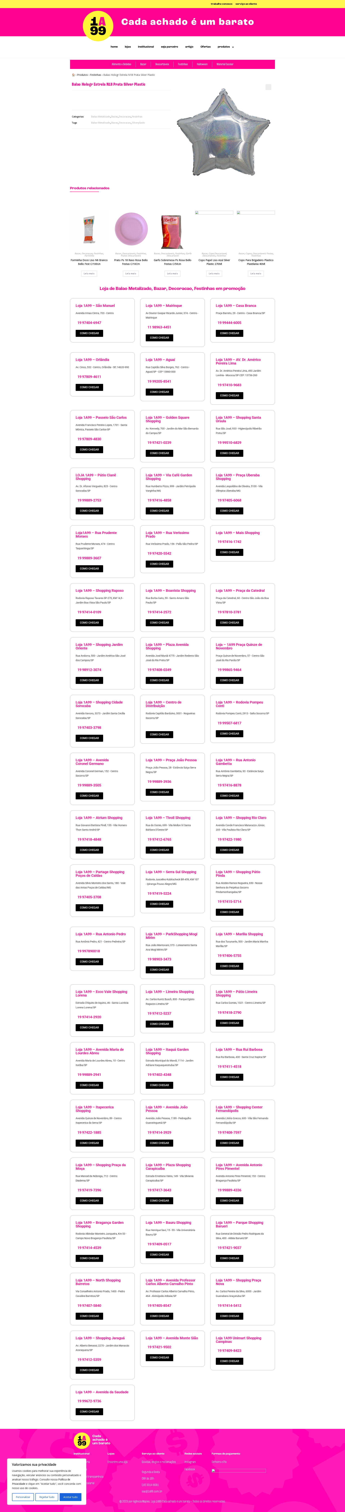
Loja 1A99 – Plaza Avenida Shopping (167, 646)
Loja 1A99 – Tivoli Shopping (168, 818)
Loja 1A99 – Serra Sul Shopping (171, 872)
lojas (128, 47)
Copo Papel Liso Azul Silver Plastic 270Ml (214, 262)
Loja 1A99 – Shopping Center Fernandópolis (239, 1109)
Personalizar (23, 1497)
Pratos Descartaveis (131, 255)
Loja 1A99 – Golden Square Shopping (167, 419)
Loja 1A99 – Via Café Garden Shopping (169, 477)
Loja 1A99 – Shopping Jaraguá (100, 1338)
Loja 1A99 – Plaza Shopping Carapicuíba (168, 1167)
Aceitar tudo (70, 1497)
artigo (189, 47)
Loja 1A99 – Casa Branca (236, 305)
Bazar (114, 116)
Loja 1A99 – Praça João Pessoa (171, 760)
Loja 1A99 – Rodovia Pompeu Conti (239, 704)
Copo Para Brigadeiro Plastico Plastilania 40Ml (255, 262)
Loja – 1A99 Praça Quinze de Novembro (239, 646)
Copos (248, 253)
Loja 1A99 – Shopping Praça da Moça (101, 1167)
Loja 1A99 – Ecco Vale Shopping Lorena (101, 993)
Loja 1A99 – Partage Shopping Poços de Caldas (100, 874)
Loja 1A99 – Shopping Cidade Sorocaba (99, 704)
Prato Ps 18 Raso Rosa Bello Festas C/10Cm (131, 262)
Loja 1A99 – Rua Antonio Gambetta (236, 762)
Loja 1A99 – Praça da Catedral (240, 590)
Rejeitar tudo (46, 1497)
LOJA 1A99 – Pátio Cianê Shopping (96, 477)
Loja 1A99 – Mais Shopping (238, 533)
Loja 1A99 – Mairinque (164, 305)
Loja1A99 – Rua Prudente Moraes (96, 534)
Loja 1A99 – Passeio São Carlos (101, 417)
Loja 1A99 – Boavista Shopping (171, 590)
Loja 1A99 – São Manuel (95, 305)
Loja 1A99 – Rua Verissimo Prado (167, 534)
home (114, 47)
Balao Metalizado (100, 116)
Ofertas (206, 47)
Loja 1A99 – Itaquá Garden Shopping (167, 1051)
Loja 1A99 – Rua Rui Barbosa (239, 1049)
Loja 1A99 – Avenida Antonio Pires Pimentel (239, 1167)
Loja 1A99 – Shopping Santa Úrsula (238, 419)
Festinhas (95, 74)
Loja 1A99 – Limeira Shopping (170, 992)
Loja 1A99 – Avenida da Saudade (102, 1392)
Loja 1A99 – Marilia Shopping (239, 934)
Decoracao (125, 116)
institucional (146, 47)
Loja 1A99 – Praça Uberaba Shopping (238, 477)
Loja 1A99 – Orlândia (92, 359)
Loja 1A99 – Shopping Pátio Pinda (238, 874)
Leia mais (89, 273)
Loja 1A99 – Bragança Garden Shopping (100, 1224)
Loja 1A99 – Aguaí (160, 359)
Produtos (82, 74)
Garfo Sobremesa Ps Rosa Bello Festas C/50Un (172, 262)
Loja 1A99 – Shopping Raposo (100, 590)
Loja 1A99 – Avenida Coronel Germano (92, 762)
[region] (46, 1481)
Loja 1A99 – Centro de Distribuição (163, 704)
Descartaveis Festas (263, 253)
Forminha (89, 255)
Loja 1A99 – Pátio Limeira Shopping (236, 993)
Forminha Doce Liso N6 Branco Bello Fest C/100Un (89, 262)
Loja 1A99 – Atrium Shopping (99, 818)
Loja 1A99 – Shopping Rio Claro (241, 818)
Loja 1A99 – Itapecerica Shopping (95, 1109)
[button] (268, 87)
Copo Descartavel (217, 253)
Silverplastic (138, 122)
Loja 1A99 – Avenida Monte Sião (172, 1338)
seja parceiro (169, 47)
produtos (224, 47)
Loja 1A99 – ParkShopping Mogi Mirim (171, 936)
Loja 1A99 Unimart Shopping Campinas (238, 1340)
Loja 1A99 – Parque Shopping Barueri (239, 1224)
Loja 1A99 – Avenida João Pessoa (167, 1109)
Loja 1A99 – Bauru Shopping (168, 1222)
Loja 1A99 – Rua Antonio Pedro (101, 934)
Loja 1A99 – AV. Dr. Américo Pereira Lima (238, 361)
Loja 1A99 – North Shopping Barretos (98, 1282)
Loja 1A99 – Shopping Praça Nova (238, 1282)
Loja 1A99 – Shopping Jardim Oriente (99, 646)
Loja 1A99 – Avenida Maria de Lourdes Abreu (100, 1051)
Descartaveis (128, 253)
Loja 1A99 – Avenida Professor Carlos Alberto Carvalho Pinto (170, 1282)
